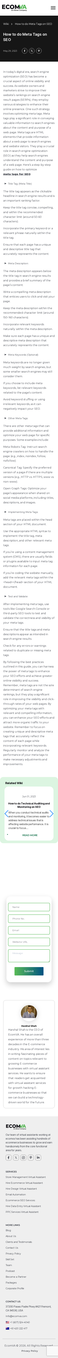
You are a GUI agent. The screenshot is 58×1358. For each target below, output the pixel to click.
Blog (8, 1230)
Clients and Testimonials (19, 1242)
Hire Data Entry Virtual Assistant (23, 1206)
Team (9, 1265)
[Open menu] (53, 8)
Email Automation (16, 1194)
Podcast (10, 1271)
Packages (11, 1282)
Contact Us (12, 1247)
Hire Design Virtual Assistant (21, 1188)
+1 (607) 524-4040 (20, 1322)
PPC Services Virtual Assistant (22, 1212)
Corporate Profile (15, 1288)
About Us (11, 1236)
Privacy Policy (13, 1253)
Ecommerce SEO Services (20, 1200)
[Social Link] (8, 1158)
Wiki (6, 23)
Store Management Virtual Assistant (26, 1177)
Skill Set (10, 1259)
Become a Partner (16, 1276)
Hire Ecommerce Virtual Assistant (24, 1182)
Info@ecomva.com (16, 1316)
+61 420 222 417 (18, 1328)
